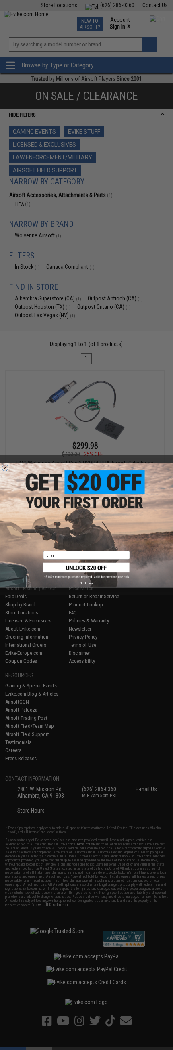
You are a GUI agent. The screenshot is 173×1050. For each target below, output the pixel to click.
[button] (86, 570)
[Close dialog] (5, 468)
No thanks (86, 583)
